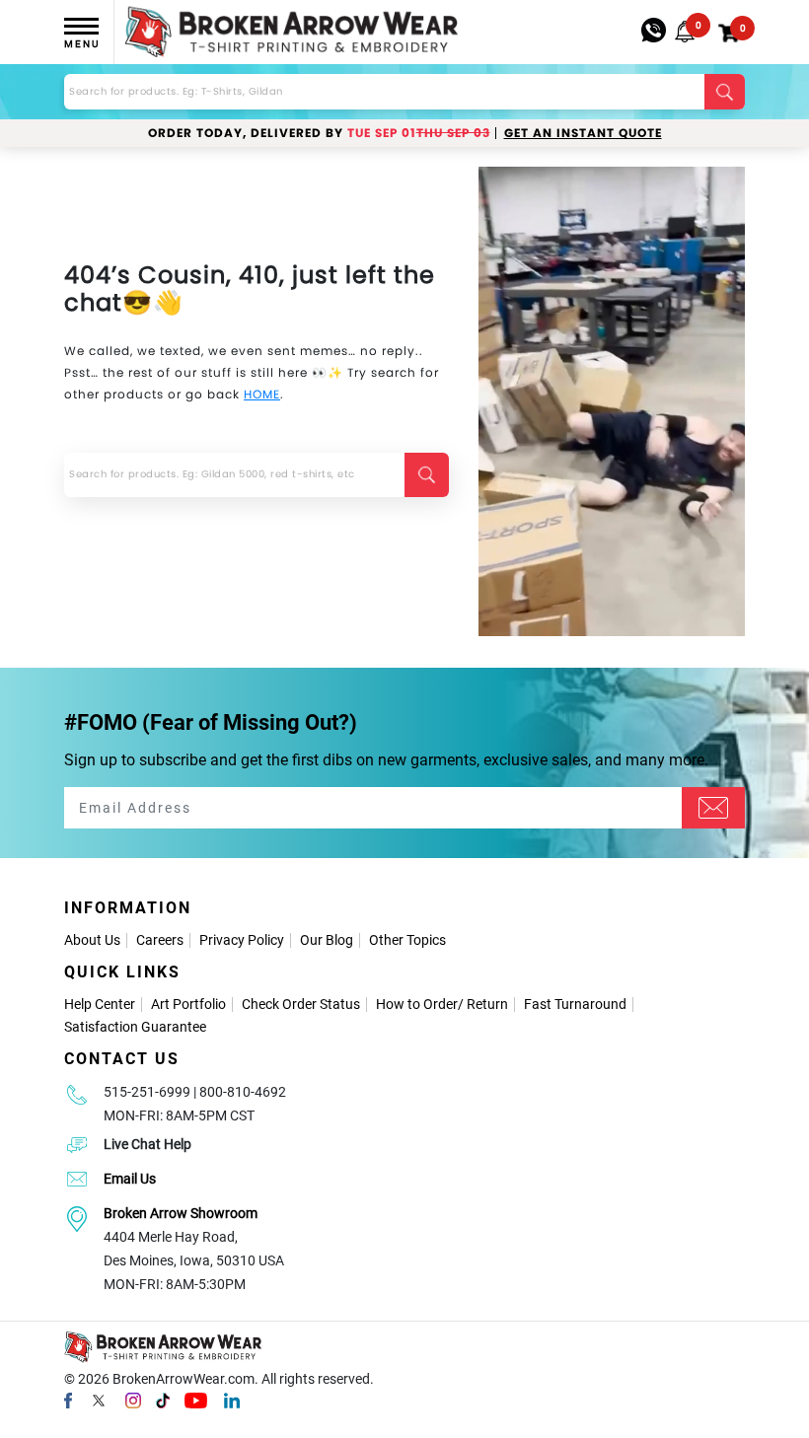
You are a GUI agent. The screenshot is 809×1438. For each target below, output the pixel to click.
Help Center (99, 1004)
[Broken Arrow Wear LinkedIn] (232, 1399)
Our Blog (326, 940)
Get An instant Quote (583, 133)
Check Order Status (301, 1004)
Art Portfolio (188, 1004)
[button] (685, 31)
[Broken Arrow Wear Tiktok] (163, 1399)
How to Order (417, 1004)
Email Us (130, 1178)
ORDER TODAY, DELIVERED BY (319, 133)
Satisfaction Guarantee (135, 1027)
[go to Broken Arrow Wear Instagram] (133, 1399)
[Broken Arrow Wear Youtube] (195, 1399)
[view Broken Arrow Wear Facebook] (68, 1399)
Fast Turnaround (575, 1004)
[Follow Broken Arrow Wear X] (99, 1399)
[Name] (713, 807)
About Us (92, 940)
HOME (262, 394)
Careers (160, 940)
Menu (82, 43)
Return (487, 1004)
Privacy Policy (241, 940)
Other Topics (407, 940)
